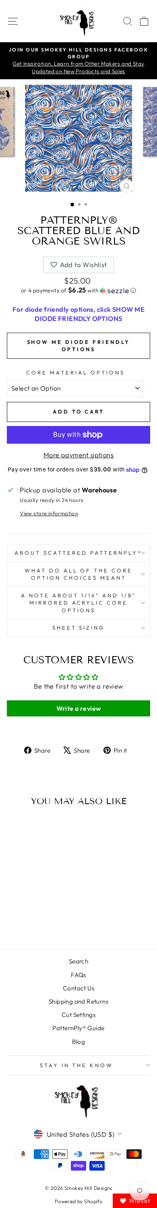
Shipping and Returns (78, 1001)
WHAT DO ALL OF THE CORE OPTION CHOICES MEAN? (78, 574)
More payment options (78, 455)
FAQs (78, 975)
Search (78, 961)
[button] (78, 290)
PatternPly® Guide (78, 1028)
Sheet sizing (78, 627)
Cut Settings (78, 1015)
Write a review (78, 708)
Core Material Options (75, 372)
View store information (49, 513)
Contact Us (78, 988)
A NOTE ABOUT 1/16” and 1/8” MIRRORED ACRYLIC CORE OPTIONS (78, 602)
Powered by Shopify (78, 1201)
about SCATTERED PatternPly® (78, 552)
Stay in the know (77, 1065)
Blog (78, 1041)
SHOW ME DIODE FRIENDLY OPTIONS (78, 345)
